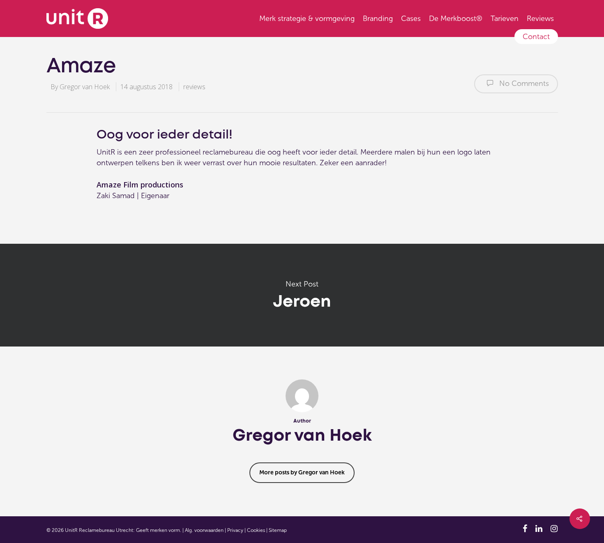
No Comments (523, 83)
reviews (194, 86)
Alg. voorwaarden (204, 530)
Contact (536, 36)
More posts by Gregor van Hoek (302, 472)
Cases (411, 18)
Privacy (235, 530)
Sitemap (278, 530)
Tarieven (505, 18)
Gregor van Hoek (85, 86)
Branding (378, 18)
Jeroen (302, 295)
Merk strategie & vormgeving (307, 18)
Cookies (256, 530)
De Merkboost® (455, 18)
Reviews (540, 18)
